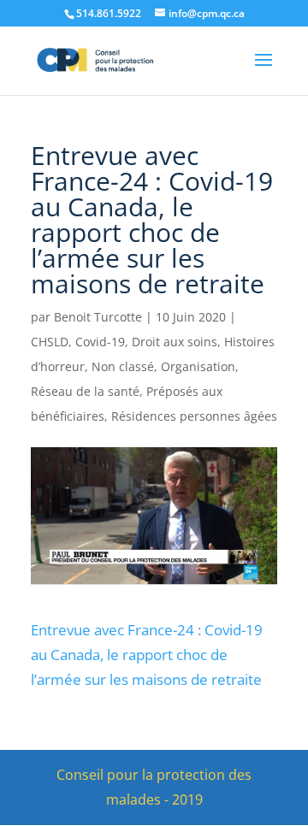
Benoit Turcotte (98, 317)
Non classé (123, 366)
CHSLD (49, 341)
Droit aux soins (174, 341)
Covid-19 (100, 341)
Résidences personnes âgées (194, 416)
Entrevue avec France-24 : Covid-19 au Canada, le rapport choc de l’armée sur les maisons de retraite (147, 654)
